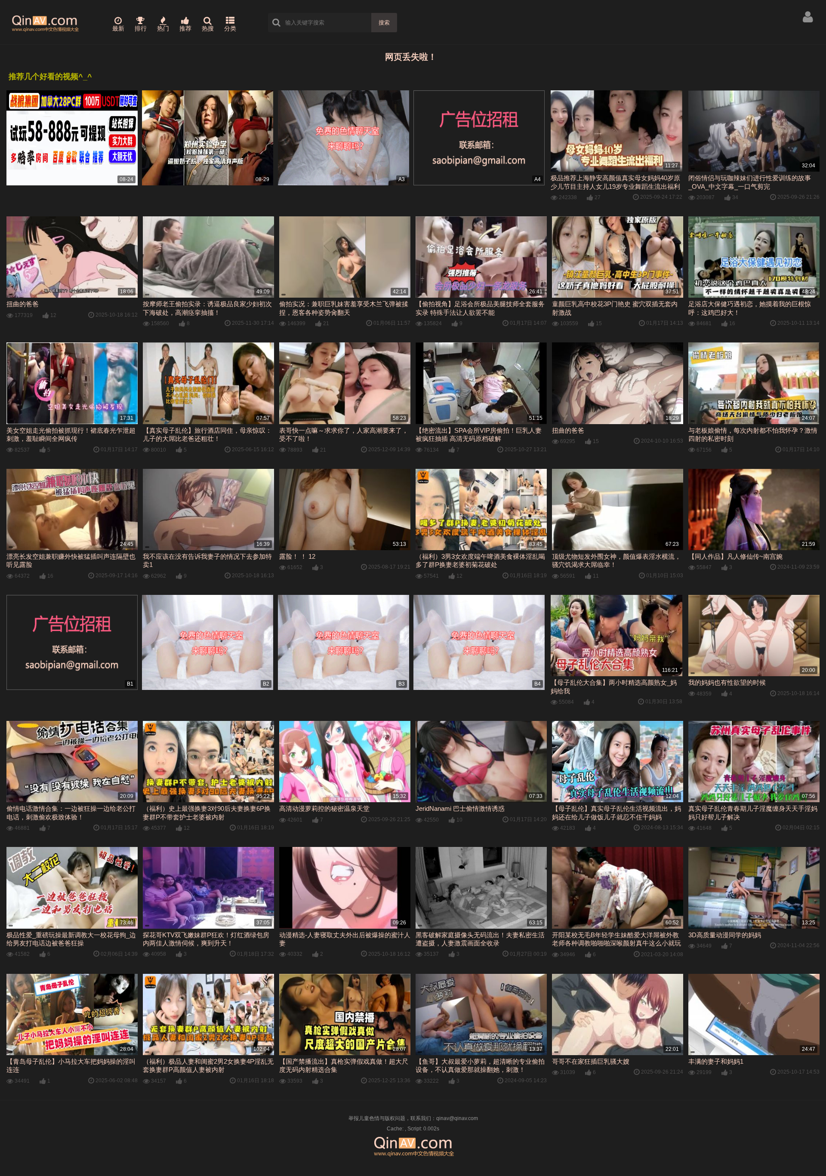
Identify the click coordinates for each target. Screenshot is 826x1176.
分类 (230, 28)
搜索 (384, 22)
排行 (141, 28)
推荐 (185, 28)
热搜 (208, 28)
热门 (163, 28)
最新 (118, 28)
